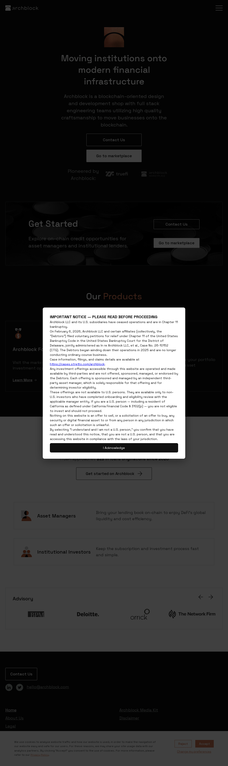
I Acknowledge (114, 448)
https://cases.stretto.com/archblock (77, 364)
